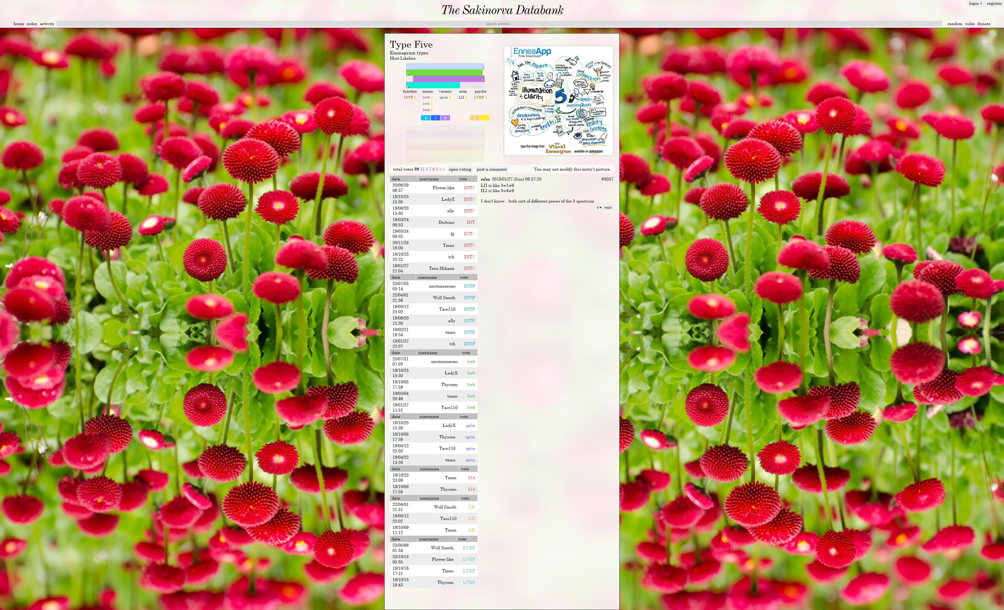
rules (970, 23)
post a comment (492, 169)
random (955, 23)
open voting (460, 169)
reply (608, 207)
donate (983, 23)
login (976, 3)
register (994, 3)
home (19, 23)
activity (47, 23)
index (32, 23)
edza (485, 179)
